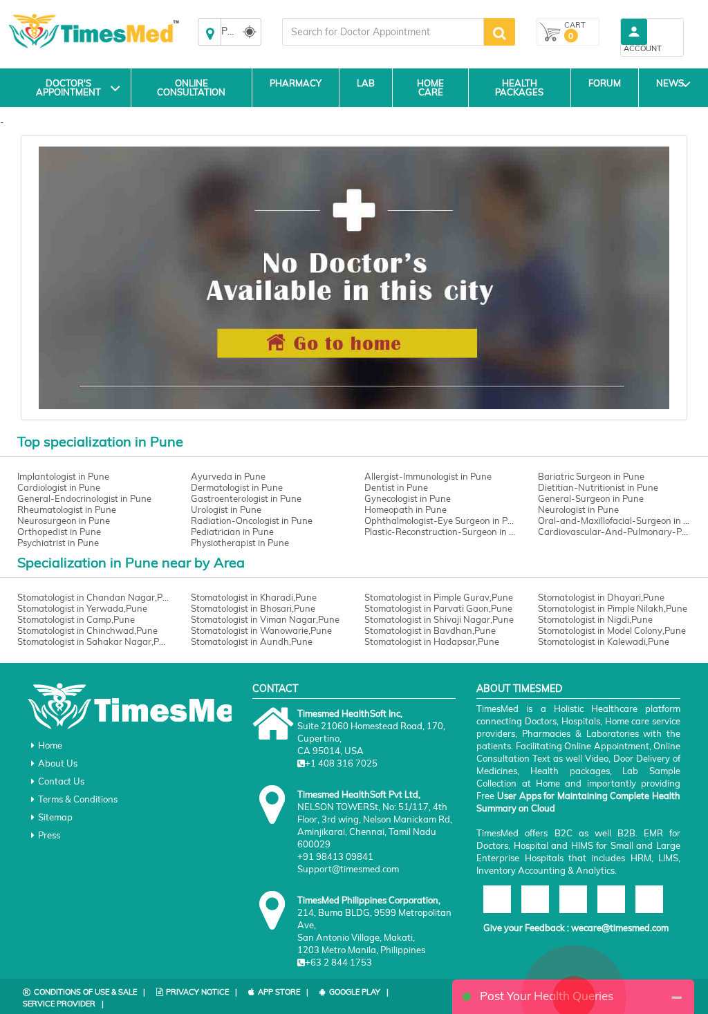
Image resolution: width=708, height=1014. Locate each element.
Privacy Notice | (201, 992)
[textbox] (383, 32)
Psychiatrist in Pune (58, 542)
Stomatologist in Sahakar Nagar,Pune (93, 641)
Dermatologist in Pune (237, 487)
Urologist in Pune (226, 509)
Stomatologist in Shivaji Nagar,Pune (439, 619)
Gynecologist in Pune (407, 498)
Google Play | (359, 992)
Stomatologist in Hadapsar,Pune (431, 641)
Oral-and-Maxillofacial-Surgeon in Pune (614, 520)
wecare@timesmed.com (620, 927)
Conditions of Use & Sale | (89, 992)
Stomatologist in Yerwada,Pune (82, 608)
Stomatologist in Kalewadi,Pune (603, 641)
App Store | (283, 992)
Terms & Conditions (78, 799)
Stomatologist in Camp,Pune (76, 619)
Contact (275, 688)
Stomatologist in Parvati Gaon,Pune (438, 608)
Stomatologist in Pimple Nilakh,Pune (612, 608)
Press (49, 835)
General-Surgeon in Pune (591, 498)
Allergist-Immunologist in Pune (428, 476)
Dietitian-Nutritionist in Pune (598, 487)
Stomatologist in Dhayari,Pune (601, 597)
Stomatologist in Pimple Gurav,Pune (438, 597)
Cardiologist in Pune (58, 487)
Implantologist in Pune (63, 476)
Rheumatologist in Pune (66, 509)
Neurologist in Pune (578, 509)
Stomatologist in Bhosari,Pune (253, 608)
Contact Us (61, 781)
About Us (57, 763)
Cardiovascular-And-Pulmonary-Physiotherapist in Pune (614, 531)
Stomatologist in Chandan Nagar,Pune (93, 597)
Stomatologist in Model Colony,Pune (612, 630)
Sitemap (55, 817)
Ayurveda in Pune (228, 476)
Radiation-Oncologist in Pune (252, 520)
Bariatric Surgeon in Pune (591, 476)
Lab (366, 82)
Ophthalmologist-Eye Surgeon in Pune (440, 520)
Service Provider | (63, 1003)
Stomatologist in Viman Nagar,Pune (265, 619)
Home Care (430, 87)
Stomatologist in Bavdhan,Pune (430, 630)
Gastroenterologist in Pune (246, 498)
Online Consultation (191, 87)
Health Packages (519, 87)
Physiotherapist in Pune (240, 542)
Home (50, 745)
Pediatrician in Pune (232, 531)
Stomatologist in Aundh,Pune (252, 641)
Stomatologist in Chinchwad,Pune (87, 630)
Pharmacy (296, 82)
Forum (604, 82)
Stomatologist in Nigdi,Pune (595, 619)
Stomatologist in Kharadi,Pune (254, 597)
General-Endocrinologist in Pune (84, 498)
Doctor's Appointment (68, 87)
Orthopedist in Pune (59, 531)
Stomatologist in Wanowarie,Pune (261, 630)
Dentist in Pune (396, 487)
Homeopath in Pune (405, 509)
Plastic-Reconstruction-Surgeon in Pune (440, 531)
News (670, 82)
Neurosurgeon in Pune (63, 520)
